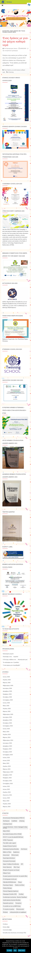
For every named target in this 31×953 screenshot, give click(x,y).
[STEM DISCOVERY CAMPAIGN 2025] (15, 227)
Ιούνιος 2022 (6, 789)
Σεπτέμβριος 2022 (8, 783)
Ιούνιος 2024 (6, 728)
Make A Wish (6, 831)
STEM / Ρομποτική (8, 840)
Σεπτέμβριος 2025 (8, 700)
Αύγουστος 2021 (7, 795)
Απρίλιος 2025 (7, 708)
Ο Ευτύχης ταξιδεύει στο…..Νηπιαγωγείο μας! (15, 659)
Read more (22, 950)
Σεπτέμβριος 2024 (8, 726)
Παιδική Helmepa (7, 888)
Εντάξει (9, 950)
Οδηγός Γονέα (6, 873)
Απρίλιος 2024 (7, 734)
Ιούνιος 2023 (6, 760)
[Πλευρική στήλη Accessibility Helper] (29, 5)
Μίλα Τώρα (16, 867)
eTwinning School (7, 824)
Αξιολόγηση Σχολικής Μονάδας (11, 849)
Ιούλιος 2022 (6, 786)
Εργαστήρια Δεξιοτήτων (9, 858)
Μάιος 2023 (6, 763)
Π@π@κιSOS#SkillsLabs (9, 882)
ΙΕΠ (22, 864)
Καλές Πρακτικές (7, 867)
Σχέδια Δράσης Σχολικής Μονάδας (11, 900)
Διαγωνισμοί (6, 855)
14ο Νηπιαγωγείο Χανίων (10, 48)
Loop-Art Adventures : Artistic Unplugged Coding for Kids (15, 827)
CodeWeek (14, 821)
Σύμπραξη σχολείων (8, 903)
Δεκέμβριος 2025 (7, 691)
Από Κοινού (24, 849)
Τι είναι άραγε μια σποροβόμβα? (11, 665)
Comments (7, 930)
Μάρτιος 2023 (6, 769)
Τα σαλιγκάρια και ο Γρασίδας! (11, 662)
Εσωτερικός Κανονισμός (9, 861)
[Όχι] (29, 946)
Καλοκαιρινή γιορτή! (8, 653)
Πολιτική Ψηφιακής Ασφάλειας (10, 891)
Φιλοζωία (5, 912)
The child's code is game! (9, 843)
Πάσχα (20, 882)
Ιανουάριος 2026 (7, 688)
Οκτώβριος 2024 (7, 723)
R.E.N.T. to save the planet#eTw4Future (13, 837)
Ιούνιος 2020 (6, 798)
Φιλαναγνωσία (20, 909)
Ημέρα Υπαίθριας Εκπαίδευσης (11, 864)
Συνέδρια (21, 894)
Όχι (15, 950)
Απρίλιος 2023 (7, 766)
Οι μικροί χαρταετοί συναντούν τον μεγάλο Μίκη (15, 876)
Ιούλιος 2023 (6, 757)
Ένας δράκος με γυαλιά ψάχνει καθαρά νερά (15, 42)
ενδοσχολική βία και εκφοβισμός (18, 912)
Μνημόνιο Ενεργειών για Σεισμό (11, 870)
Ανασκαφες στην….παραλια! (10, 656)
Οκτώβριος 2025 (7, 697)
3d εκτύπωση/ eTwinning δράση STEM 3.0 (13, 818)
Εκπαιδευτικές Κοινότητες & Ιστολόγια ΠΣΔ (14, 932)
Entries (6, 927)
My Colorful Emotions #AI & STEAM (12, 834)
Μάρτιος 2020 (6, 806)
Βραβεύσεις (16, 852)
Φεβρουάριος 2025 (8, 714)
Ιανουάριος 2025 (7, 717)
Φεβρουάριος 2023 (8, 772)
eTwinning (11, 72)
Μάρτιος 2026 (6, 682)
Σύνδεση (5, 924)
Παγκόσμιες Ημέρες (8, 885)
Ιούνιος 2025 (6, 702)
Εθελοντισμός (15, 855)
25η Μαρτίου (6, 821)
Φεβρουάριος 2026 (8, 685)
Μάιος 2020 (6, 800)
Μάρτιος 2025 (6, 711)
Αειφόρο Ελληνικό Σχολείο (9, 846)
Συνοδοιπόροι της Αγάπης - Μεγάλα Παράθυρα (15, 897)
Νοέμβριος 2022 (7, 777)
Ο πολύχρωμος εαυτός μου (10, 879)
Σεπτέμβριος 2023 (8, 754)
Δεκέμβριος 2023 (7, 746)
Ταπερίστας (18, 903)
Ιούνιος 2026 (6, 676)
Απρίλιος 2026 (7, 679)
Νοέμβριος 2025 (7, 694)
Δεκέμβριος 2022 (7, 775)
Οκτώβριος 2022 (7, 780)
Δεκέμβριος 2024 (7, 720)
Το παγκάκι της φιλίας (8, 909)
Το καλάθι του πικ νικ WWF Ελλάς (11, 906)
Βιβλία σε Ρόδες (7, 852)
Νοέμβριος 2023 (7, 749)
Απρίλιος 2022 (7, 792)
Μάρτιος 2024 (6, 737)
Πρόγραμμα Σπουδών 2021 (10, 894)
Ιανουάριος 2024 (7, 743)
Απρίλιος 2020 (7, 803)
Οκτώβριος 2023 (7, 752)
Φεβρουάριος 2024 (8, 740)
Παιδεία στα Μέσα (19, 885)
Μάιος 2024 (6, 731)
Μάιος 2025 (6, 705)
